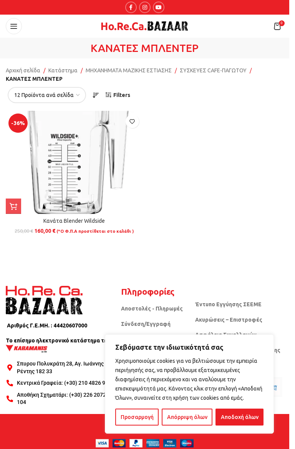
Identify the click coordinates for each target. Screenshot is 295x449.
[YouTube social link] (158, 7)
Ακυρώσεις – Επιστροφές (228, 320)
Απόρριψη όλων (187, 417)
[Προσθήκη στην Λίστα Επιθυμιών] (132, 121)
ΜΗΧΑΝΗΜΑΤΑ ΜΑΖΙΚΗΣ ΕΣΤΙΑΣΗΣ (129, 70)
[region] (189, 384)
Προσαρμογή (137, 417)
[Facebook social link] (131, 7)
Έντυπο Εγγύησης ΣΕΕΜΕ (228, 304)
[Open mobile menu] (14, 26)
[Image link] (44, 299)
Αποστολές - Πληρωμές (152, 308)
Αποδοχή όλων (240, 417)
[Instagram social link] (145, 7)
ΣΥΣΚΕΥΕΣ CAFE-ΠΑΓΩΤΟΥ (213, 70)
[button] (13, 206)
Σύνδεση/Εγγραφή (146, 324)
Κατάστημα (63, 70)
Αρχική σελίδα (23, 70)
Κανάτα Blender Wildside (74, 221)
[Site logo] (145, 26)
